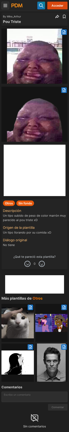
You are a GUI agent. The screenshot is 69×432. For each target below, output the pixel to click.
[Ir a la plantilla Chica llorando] (17, 363)
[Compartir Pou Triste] (57, 16)
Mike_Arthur (14, 16)
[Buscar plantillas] (41, 5)
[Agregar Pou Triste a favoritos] (64, 16)
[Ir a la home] (16, 5)
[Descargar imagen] (64, 32)
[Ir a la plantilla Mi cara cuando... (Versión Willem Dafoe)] (51, 363)
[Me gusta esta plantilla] (42, 264)
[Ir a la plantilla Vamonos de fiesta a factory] (51, 323)
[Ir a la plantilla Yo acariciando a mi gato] (17, 323)
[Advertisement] (35, 170)
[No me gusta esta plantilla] (27, 264)
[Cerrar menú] (5, 5)
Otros (38, 298)
